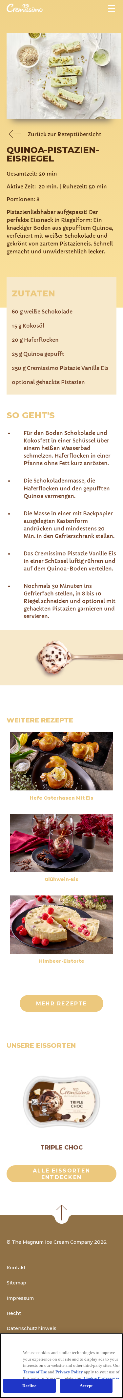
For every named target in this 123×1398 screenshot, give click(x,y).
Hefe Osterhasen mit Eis (61, 798)
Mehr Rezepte (61, 1003)
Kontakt (16, 1267)
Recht (14, 1313)
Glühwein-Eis (61, 879)
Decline (29, 1385)
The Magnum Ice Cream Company (52, 1242)
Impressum (20, 1298)
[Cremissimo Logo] (25, 10)
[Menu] (112, 7)
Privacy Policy (69, 1371)
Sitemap (16, 1282)
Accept (86, 1385)
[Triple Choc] (61, 1102)
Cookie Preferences (101, 1378)
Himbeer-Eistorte (61, 961)
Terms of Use (35, 1371)
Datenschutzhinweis (31, 1328)
